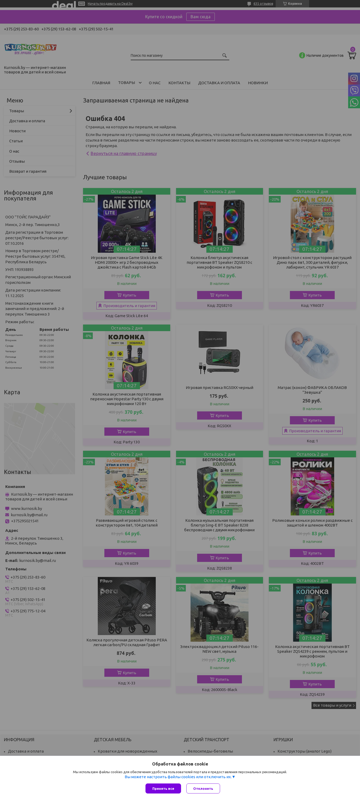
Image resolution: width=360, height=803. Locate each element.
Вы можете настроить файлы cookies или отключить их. (178, 776)
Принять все (163, 788)
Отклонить (203, 788)
